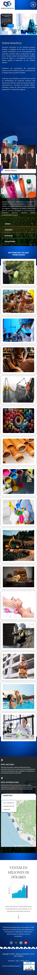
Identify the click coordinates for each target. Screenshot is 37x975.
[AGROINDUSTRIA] (18, 272)
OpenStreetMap (25, 846)
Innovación (9, 235)
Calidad (7, 224)
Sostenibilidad (10, 241)
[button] (18, 223)
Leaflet (16, 846)
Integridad (8, 230)
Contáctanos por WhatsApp (10, 25)
